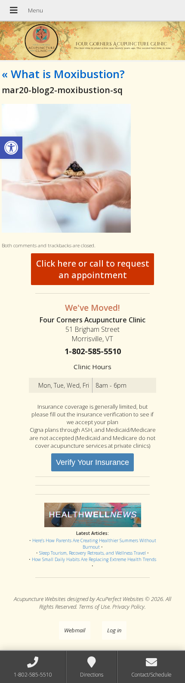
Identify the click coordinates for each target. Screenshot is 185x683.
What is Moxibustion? (63, 74)
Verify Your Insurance (92, 462)
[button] (11, 148)
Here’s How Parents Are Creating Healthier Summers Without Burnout (94, 543)
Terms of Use (94, 606)
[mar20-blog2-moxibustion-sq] (66, 230)
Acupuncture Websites (40, 599)
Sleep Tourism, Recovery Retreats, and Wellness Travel (92, 553)
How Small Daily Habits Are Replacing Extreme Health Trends (94, 559)
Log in (114, 630)
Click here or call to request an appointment (92, 269)
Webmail (74, 630)
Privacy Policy (128, 606)
